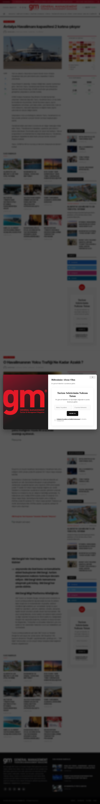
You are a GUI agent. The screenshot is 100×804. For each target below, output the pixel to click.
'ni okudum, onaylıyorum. (72, 420)
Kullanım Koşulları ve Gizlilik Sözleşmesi (68, 419)
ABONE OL (72, 413)
